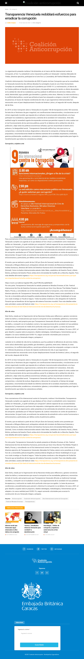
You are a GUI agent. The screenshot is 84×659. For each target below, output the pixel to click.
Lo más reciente (12, 521)
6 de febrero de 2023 (11, 534)
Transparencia (30, 501)
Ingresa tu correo (24, 629)
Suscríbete (39, 645)
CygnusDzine (55, 654)
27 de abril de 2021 (49, 534)
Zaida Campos (11, 23)
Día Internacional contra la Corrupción (55, 498)
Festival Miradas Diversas (14, 501)
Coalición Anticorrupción (32, 498)
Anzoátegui (49, 521)
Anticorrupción (17, 498)
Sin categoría (13, 9)
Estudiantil (30, 521)
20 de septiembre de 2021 (32, 534)
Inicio (6, 9)
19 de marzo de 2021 (25, 23)
